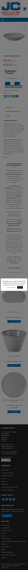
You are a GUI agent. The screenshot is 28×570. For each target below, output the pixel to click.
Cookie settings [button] (10, 287)
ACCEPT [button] (20, 287)
